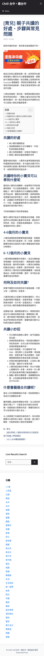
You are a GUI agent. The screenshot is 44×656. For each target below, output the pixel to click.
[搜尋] (34, 462)
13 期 (8, 487)
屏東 (7, 533)
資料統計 (9, 613)
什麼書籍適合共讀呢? (14, 131)
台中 (7, 502)
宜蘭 (7, 529)
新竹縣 (8, 560)
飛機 (7, 633)
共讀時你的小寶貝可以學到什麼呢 (19, 116)
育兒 (8, 429)
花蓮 (7, 598)
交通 (7, 494)
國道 (7, 521)
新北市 (8, 548)
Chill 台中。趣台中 (14, 4)
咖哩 (7, 510)
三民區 (8, 490)
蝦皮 (7, 602)
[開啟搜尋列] (41, 3)
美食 (7, 590)
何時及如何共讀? (12, 125)
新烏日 (8, 552)
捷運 (7, 544)
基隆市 (8, 525)
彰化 (7, 537)
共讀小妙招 (10, 128)
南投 (7, 498)
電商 (7, 621)
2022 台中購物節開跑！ (16, 439)
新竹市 (8, 556)
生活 (7, 579)
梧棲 (7, 571)
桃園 (7, 567)
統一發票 (9, 587)
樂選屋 (8, 575)
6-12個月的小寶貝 (13, 122)
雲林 (7, 617)
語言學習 (9, 610)
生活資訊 (9, 583)
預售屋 (8, 629)
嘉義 (7, 517)
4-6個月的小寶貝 (12, 119)
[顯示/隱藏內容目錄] (29, 110)
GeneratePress (22, 652)
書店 (7, 563)
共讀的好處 (10, 113)
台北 (7, 506)
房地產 (8, 540)
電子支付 (9, 625)
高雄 (7, 637)
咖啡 (7, 513)
